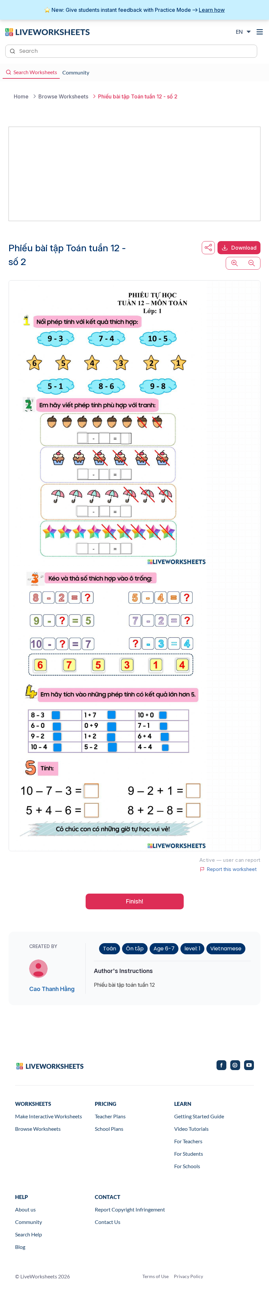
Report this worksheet (232, 869)
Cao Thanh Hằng (51, 988)
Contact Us (107, 1222)
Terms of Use (155, 1276)
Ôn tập (135, 948)
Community (28, 1222)
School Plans (109, 1129)
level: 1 (192, 948)
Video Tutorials (191, 1129)
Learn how (212, 10)
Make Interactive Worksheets (48, 1116)
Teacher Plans (110, 1116)
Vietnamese (225, 948)
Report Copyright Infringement (130, 1209)
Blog (20, 1247)
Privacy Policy (188, 1276)
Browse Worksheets (38, 1129)
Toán (109, 948)
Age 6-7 (164, 948)
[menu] (260, 32)
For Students (188, 1153)
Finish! (134, 901)
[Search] (13, 50)
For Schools (187, 1166)
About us (25, 1209)
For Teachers (188, 1141)
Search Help (28, 1234)
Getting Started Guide (199, 1116)
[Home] (47, 31)
